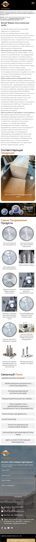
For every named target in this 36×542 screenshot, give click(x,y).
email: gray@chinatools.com (14, 511)
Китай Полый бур (9, 419)
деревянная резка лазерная (13, 378)
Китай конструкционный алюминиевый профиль (18, 426)
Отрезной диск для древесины (14, 414)
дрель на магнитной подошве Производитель (18, 441)
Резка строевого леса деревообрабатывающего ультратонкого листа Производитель (18, 406)
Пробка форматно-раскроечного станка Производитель (18, 384)
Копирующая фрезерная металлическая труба (18, 392)
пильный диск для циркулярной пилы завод (18, 433)
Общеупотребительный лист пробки (17, 398)
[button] (31, 178)
